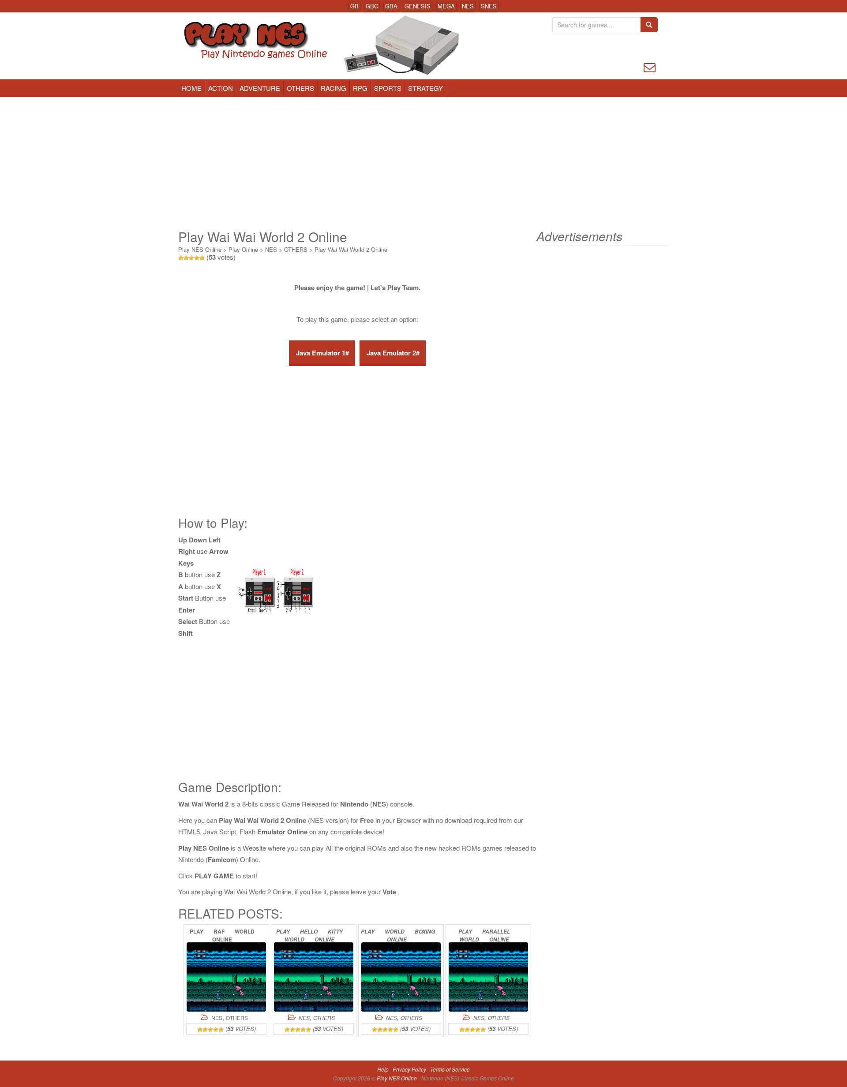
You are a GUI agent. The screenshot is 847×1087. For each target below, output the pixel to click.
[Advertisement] (423, 163)
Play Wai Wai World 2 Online (351, 249)
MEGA (446, 6)
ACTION (220, 88)
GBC (372, 6)
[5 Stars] (202, 258)
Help (383, 1069)
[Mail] (650, 66)
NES (468, 6)
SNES (489, 6)
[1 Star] (181, 258)
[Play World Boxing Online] (401, 977)
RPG (360, 88)
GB (354, 6)
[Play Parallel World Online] (488, 977)
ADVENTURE (260, 88)
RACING (333, 88)
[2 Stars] (186, 258)
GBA (391, 6)
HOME (191, 88)
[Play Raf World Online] (226, 977)
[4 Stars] (196, 258)
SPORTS (387, 88)
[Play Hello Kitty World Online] (314, 977)
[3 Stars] (191, 258)
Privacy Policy (409, 1069)
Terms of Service (450, 1069)
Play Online (243, 249)
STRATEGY (425, 88)
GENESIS (418, 6)
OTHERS (300, 88)
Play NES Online (199, 249)
